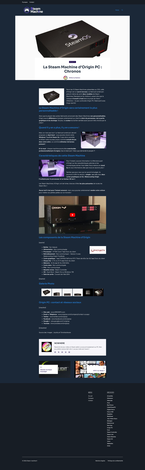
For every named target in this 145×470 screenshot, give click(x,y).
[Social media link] (55, 352)
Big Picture (110, 405)
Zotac (108, 446)
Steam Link (110, 434)
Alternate (109, 400)
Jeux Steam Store (112, 418)
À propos (25, 2)
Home (117, 10)
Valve (108, 441)
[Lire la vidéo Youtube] (72, 215)
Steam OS (110, 439)
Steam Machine (111, 436)
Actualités (110, 396)
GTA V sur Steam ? (99, 370)
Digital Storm (111, 409)
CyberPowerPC (111, 407)
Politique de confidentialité (115, 461)
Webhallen (110, 443)
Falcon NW (110, 412)
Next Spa (109, 425)
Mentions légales (100, 461)
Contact (32, 2)
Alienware (110, 398)
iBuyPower (110, 416)
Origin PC (72, 62)
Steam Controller (112, 432)
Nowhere (77, 78)
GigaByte (109, 414)
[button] (121, 10)
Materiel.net (110, 423)
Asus (108, 403)
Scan (108, 430)
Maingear (109, 421)
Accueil (90, 396)
